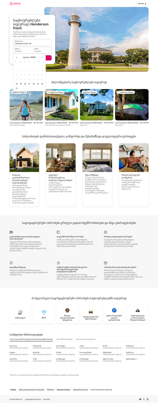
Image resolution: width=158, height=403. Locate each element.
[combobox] (32, 43)
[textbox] (23, 51)
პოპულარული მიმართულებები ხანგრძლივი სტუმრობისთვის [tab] (31, 339)
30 (42, 84)
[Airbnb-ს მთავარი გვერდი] (15, 3)
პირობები (46, 399)
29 (38, 84)
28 (34, 84)
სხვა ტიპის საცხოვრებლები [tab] (85, 339)
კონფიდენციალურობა (33, 399)
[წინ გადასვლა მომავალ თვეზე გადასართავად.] (42, 57)
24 (16, 84)
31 (16, 88)
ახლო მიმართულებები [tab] (64, 339)
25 (21, 84)
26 (25, 84)
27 (29, 84)
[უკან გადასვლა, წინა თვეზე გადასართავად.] (17, 57)
